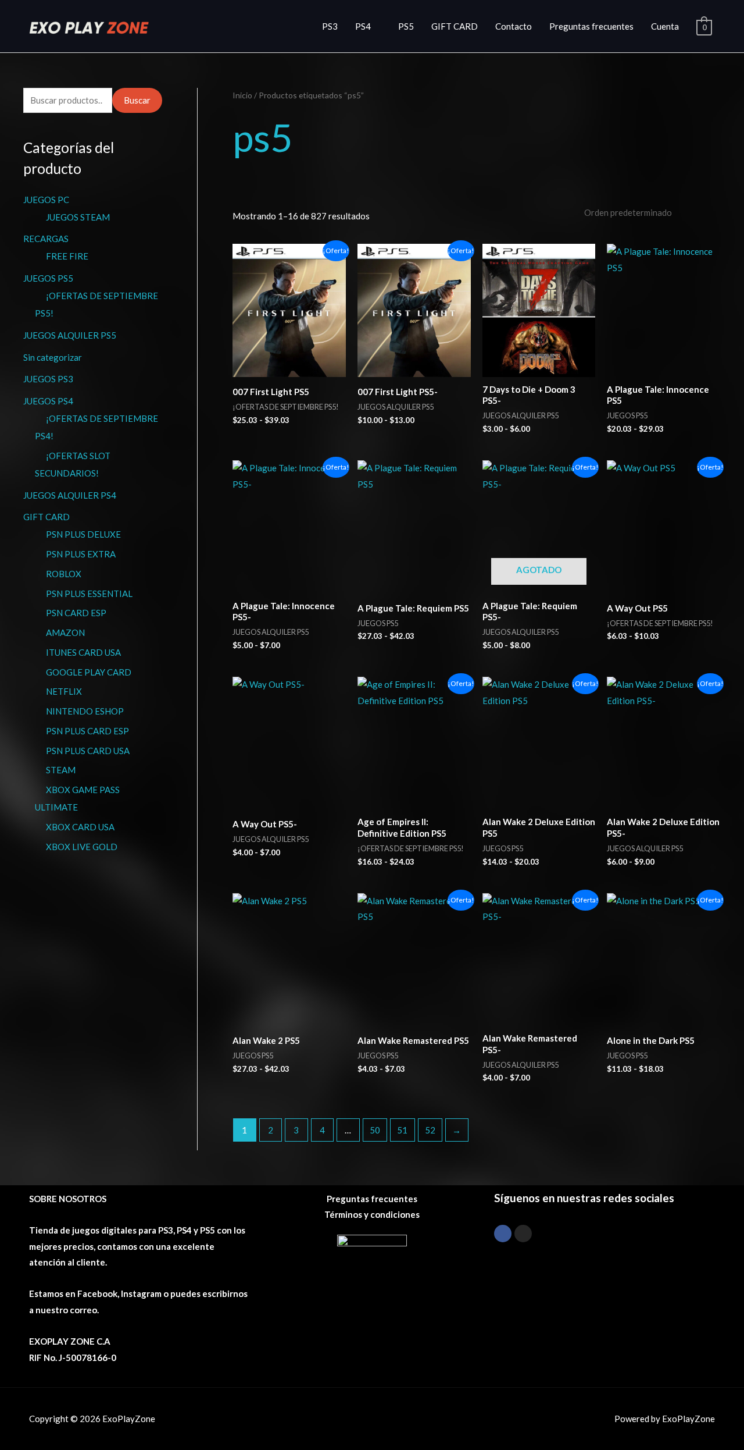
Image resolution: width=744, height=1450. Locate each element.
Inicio (242, 95)
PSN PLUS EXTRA (81, 554)
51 (402, 1130)
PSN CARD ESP (76, 612)
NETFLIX (64, 691)
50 (375, 1130)
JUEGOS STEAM (78, 217)
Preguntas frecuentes (591, 26)
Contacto (513, 26)
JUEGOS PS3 (48, 379)
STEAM (61, 770)
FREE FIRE (67, 256)
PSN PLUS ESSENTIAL (89, 593)
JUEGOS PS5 (48, 278)
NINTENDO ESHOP (85, 711)
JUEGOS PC (46, 199)
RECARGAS (46, 238)
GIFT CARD (454, 26)
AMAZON (65, 632)
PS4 (363, 26)
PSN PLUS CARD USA (88, 750)
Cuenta (665, 26)
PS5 (406, 26)
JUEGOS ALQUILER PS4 (69, 495)
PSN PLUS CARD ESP (87, 731)
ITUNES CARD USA (83, 652)
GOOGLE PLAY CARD (88, 672)
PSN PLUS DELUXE (83, 534)
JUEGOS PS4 (48, 401)
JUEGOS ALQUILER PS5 (69, 335)
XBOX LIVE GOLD (81, 846)
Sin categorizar (52, 357)
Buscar (137, 100)
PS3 (330, 26)
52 (430, 1130)
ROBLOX (63, 573)
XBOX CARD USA (80, 827)
